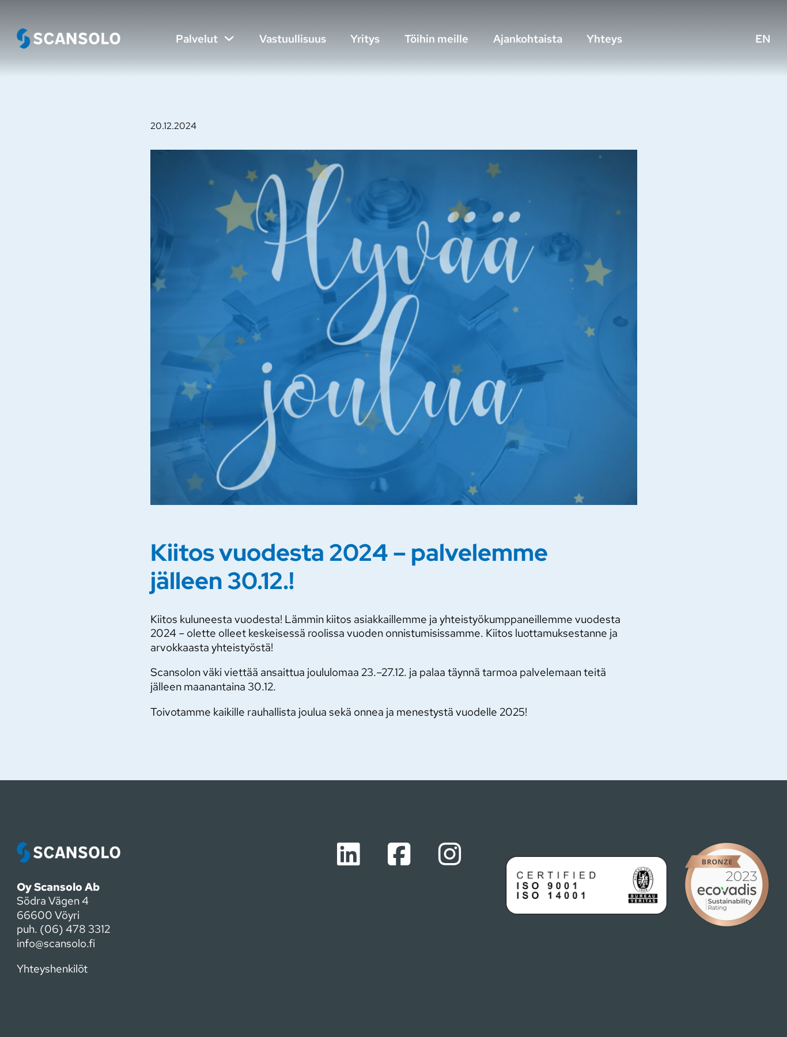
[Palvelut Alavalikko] (229, 38)
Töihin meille (436, 39)
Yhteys (604, 39)
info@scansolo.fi (56, 943)
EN (762, 39)
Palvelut (197, 39)
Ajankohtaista (527, 39)
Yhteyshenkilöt (52, 968)
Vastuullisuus (292, 39)
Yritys (365, 39)
